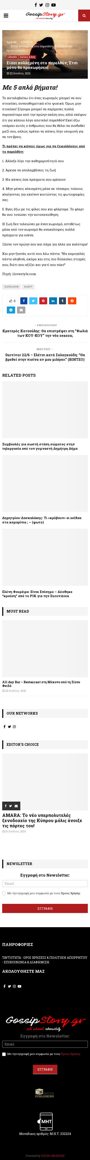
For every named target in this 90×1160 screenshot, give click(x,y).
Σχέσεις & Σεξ (27, 57)
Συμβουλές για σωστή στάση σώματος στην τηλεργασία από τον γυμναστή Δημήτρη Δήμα (40, 446)
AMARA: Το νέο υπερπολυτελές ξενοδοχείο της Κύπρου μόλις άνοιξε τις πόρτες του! (42, 820)
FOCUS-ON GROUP (52, 1155)
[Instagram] (47, 5)
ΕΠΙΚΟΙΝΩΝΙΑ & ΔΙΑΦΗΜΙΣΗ (26, 962)
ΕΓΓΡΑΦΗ (45, 908)
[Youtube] (53, 5)
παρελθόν (11, 286)
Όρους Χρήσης (70, 893)
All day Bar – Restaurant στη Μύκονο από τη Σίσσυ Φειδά (41, 684)
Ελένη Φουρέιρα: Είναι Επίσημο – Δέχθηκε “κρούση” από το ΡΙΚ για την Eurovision (37, 593)
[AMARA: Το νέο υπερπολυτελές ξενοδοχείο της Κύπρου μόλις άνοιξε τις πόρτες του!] (45, 781)
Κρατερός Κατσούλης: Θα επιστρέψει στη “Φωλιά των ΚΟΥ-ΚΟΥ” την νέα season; (45, 333)
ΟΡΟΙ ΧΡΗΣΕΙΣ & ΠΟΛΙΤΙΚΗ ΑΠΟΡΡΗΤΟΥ (55, 958)
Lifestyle (12, 57)
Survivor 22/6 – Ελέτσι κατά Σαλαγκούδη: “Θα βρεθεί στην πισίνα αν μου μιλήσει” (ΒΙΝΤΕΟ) (45, 357)
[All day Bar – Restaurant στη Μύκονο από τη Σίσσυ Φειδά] (45, 648)
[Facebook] (36, 5)
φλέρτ (28, 286)
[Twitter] (41, 5)
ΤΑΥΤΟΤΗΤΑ (11, 958)
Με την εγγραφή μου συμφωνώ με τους (43, 893)
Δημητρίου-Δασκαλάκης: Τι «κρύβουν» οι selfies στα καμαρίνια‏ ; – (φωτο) (41, 520)
